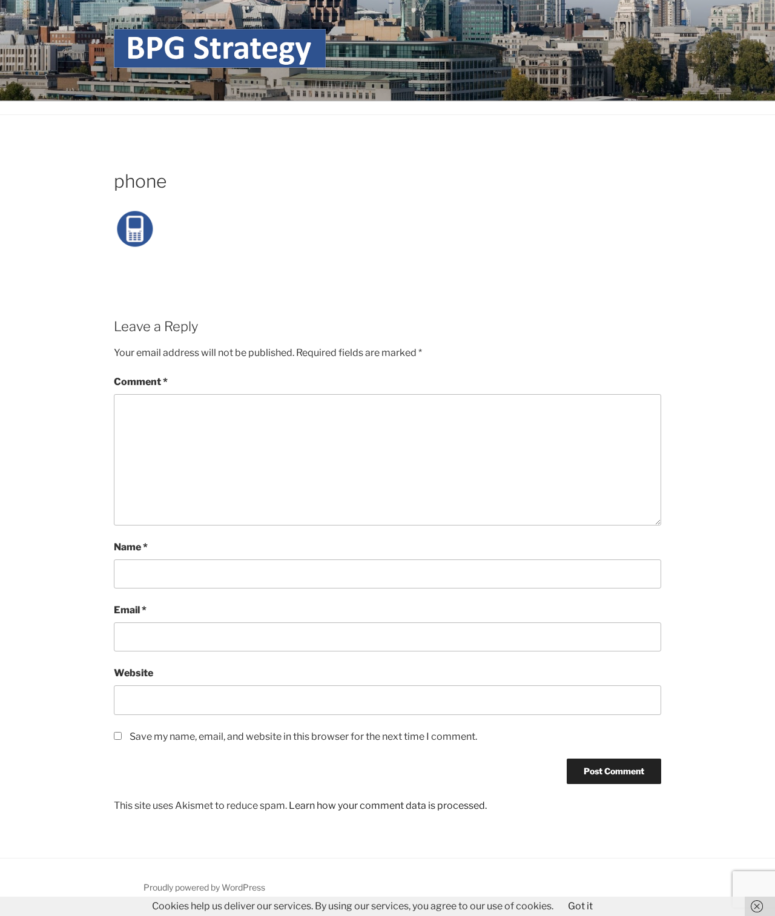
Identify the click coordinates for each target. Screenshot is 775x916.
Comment (141, 381)
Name (131, 547)
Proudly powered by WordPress (204, 887)
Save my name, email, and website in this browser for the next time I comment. (303, 736)
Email (130, 610)
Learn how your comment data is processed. (388, 805)
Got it (580, 906)
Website (133, 673)
